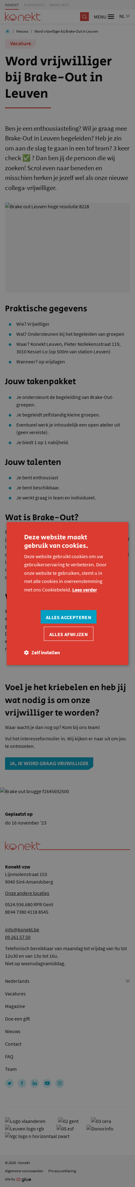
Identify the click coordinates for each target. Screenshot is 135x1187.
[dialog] (67, 593)
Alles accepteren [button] (68, 617)
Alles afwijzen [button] (68, 634)
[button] (42, 653)
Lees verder (84, 589)
